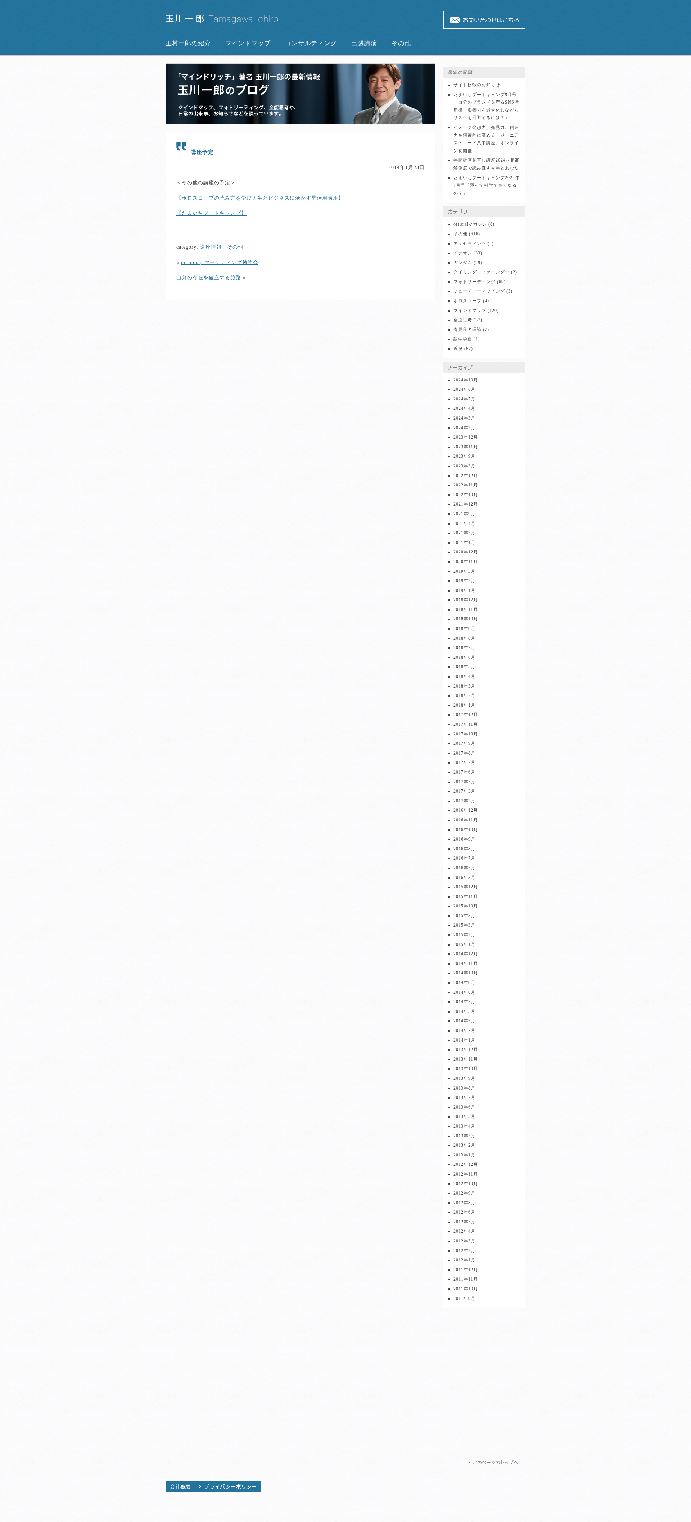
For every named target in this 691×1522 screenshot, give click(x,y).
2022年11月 (465, 485)
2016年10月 (465, 829)
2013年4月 (464, 1126)
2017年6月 (464, 772)
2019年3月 (464, 571)
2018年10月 (465, 618)
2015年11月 (465, 896)
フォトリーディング (474, 281)
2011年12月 (465, 1269)
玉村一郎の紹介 (188, 43)
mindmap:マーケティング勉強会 (219, 262)
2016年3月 (464, 877)
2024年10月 (465, 379)
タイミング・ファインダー (481, 272)
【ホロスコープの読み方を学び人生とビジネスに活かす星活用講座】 (260, 198)
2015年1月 (464, 944)
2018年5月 (464, 666)
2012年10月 (465, 1183)
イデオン (462, 252)
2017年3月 (464, 791)
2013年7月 (464, 1097)
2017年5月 (464, 781)
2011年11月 (465, 1279)
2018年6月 (464, 657)
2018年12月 (465, 599)
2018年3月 (464, 686)
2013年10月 (465, 1068)
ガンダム (462, 262)
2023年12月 (465, 437)
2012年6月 (464, 1212)
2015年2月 (464, 934)
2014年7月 (464, 1001)
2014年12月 (465, 953)
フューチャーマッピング (479, 291)
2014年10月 (465, 972)
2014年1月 (464, 1040)
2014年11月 (465, 963)
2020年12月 (465, 551)
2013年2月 (464, 1145)
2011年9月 (464, 1298)
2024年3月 (464, 418)
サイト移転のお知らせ (476, 84)
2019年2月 (464, 580)
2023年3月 (464, 465)
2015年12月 (465, 886)
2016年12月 (465, 810)
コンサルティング (311, 43)
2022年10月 (465, 494)
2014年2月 (464, 1030)
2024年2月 (464, 427)
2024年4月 (464, 408)
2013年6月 (464, 1107)
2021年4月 (464, 523)
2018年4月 (464, 676)
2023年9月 (464, 456)
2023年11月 (465, 446)
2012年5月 (464, 1221)
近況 (458, 348)
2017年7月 (464, 762)
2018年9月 (464, 628)
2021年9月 (464, 513)
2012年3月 (464, 1241)
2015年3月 (464, 925)
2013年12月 (465, 1049)
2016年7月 (464, 858)
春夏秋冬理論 (467, 329)
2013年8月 (464, 1088)
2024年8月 (464, 389)
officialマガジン (470, 224)
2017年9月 (464, 743)
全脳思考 (462, 319)
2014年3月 (464, 1020)
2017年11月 (465, 724)
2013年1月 (464, 1155)
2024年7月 (464, 399)
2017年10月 (465, 734)
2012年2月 (464, 1250)
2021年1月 (464, 542)
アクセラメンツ (469, 243)
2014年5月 (464, 1011)
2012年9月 (464, 1193)
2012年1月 (464, 1260)
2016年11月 (465, 820)
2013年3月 (464, 1135)
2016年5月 (464, 867)
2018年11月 (465, 609)
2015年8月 (464, 915)
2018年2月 (464, 695)
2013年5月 (464, 1116)
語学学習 (462, 338)
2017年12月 (465, 714)
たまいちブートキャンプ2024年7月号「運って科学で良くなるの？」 (486, 185)
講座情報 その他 (221, 247)
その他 (401, 43)
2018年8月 (464, 638)
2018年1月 (464, 705)
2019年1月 (464, 590)
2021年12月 (465, 504)
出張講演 (364, 43)
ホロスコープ (467, 300)
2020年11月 (465, 561)
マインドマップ (248, 43)
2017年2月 (464, 800)
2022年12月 (465, 475)
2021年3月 (464, 532)
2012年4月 (464, 1231)
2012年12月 (465, 1164)
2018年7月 (464, 647)
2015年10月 (465, 906)
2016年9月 (464, 839)
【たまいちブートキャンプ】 (211, 213)
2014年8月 (464, 992)
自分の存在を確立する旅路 (208, 277)
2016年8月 (464, 848)
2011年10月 (465, 1288)
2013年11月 (465, 1059)
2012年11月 (465, 1174)
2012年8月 (464, 1202)
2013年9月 (464, 1078)
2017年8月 (464, 753)
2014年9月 (464, 982)
